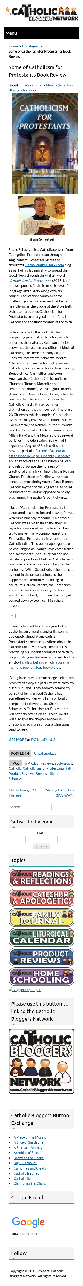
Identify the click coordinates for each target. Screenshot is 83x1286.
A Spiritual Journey (28, 1147)
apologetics (63, 763)
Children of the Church (30, 1183)
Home (13, 46)
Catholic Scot (24, 1178)
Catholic (15, 768)
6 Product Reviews (39, 763)
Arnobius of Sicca (26, 1152)
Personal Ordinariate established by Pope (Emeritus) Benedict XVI (39, 456)
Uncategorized (33, 46)
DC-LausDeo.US (43, 739)
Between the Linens (29, 1158)
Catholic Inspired (26, 1173)
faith (69, 768)
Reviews (42, 773)
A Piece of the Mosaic (30, 1137)
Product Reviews (21, 773)
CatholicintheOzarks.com (44, 265)
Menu (11, 33)
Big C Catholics (25, 1163)
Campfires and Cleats (30, 1168)
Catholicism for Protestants (30, 280)
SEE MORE (18, 739)
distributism (34, 662)
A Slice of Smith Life (28, 1142)
